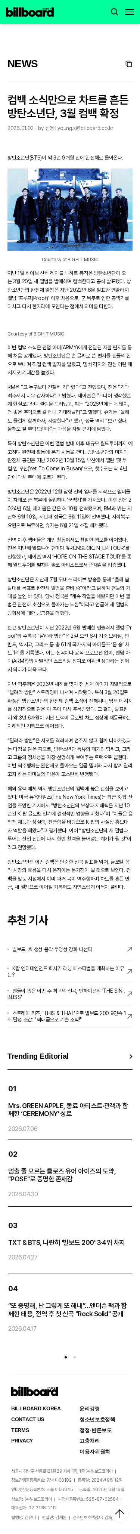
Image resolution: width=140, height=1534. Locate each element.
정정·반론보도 (96, 1430)
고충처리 (90, 1441)
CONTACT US (27, 1419)
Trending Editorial (38, 1056)
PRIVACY (22, 1441)
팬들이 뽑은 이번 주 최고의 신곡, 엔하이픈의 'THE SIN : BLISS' (66, 994)
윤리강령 (90, 1408)
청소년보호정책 (97, 1419)
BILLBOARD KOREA (36, 1408)
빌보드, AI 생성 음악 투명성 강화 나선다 (52, 949)
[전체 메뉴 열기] (129, 11)
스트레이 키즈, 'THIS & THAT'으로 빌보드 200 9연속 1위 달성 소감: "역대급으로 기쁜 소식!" (66, 1016)
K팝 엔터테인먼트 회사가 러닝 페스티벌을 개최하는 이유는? (65, 971)
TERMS (20, 1430)
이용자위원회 (95, 1451)
